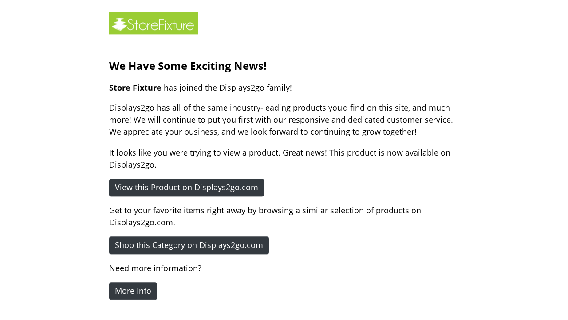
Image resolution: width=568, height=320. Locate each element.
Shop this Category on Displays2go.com (189, 245)
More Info (133, 290)
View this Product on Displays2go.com (186, 187)
